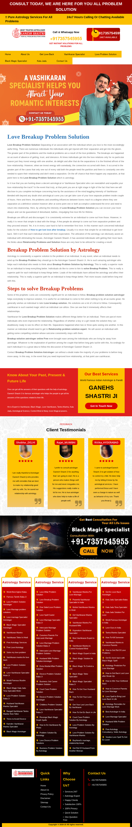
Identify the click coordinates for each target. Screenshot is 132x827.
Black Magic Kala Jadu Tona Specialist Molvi (14, 689)
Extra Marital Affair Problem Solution (49, 667)
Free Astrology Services (16, 642)
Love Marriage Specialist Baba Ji (48, 621)
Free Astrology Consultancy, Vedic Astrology (114, 730)
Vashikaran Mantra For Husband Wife (80, 624)
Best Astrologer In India (115, 712)
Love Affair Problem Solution (46, 593)
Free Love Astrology (14, 647)
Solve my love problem (16, 652)
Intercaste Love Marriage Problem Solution (48, 652)
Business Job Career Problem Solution (46, 682)
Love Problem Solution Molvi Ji (14, 666)
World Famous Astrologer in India (114, 621)
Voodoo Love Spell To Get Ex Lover (114, 738)
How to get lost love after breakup (48, 230)
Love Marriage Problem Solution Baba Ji (47, 644)
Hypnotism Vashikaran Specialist (80, 631)
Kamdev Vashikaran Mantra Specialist (13, 725)
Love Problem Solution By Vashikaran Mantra (81, 734)
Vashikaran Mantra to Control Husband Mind (79, 647)
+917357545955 (66, 38)
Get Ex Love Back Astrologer (111, 593)
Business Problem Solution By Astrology (49, 749)
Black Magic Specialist (16, 60)
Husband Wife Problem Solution (113, 722)
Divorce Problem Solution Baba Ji (48, 675)
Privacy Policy (46, 794)
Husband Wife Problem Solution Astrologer (47, 659)
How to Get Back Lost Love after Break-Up (115, 674)
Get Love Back (47, 54)
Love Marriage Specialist (115, 717)
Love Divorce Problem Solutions (47, 741)
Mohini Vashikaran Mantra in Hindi (81, 608)
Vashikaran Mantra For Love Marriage (80, 593)
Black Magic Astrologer (16, 731)
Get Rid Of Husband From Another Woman (82, 749)
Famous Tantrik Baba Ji (16, 597)
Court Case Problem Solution (46, 690)
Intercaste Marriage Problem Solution (46, 629)
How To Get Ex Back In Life (84, 712)
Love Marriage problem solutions (14, 610)
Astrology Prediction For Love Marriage (114, 666)
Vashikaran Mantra (14, 632)
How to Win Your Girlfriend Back (115, 682)
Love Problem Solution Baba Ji (14, 697)
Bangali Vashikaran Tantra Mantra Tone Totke (15, 712)
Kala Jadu (42, 60)
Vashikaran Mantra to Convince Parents (112, 643)
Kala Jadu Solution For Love (113, 613)
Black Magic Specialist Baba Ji (80, 682)
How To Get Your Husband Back (82, 690)
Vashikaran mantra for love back (16, 658)
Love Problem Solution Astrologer (14, 603)
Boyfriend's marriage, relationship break (79, 741)
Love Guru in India (113, 628)
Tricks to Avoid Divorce (16, 719)
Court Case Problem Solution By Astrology (79, 718)
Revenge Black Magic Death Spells (47, 718)
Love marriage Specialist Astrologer (15, 618)
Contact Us (62, 60)
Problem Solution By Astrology (46, 734)
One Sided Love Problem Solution (48, 608)
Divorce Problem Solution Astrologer (48, 698)
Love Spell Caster (47, 615)
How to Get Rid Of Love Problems (114, 651)
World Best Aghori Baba (16, 592)
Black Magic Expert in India (84, 653)
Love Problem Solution (106, 54)
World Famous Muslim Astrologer (14, 681)
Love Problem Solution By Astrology (81, 726)
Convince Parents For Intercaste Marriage (47, 636)
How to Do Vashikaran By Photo (48, 726)
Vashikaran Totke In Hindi (17, 637)
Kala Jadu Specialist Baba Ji (114, 601)
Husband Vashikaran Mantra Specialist (13, 704)
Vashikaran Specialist (74, 54)
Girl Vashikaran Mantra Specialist (80, 616)
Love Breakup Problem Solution (48, 136)
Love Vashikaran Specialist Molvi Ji (16, 674)
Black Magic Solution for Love (81, 659)
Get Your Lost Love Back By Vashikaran (81, 706)
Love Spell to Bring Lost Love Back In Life (113, 697)
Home (8, 54)
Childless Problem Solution (50, 705)
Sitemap (44, 802)
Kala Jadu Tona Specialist (116, 607)
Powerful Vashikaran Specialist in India (79, 601)
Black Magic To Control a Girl (81, 667)
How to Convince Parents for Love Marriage (114, 690)
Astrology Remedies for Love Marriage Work (113, 705)
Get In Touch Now (101, 406)
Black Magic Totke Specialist (78, 675)
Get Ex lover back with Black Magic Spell (113, 659)
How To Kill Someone (114, 637)
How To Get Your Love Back (80, 698)
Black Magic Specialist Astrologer (14, 626)
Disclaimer (45, 798)
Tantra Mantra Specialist (115, 632)
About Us (25, 54)
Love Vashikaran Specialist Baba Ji (49, 710)
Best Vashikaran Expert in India (81, 639)
